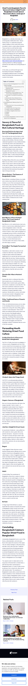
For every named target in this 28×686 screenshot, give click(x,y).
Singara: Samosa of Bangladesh (13, 109)
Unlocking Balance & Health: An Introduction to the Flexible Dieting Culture (13, 639)
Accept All (14, 675)
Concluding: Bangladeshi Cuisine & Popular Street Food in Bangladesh (14, 117)
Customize (14, 679)
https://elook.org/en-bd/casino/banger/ (12, 61)
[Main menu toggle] (24, 1)
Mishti (7, 113)
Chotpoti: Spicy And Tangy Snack (13, 108)
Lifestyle (11, 620)
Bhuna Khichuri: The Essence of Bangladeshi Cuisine (12, 90)
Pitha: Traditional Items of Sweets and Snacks (14, 100)
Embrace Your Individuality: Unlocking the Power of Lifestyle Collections (13, 617)
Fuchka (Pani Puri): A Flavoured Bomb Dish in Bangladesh (15, 106)
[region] (14, 674)
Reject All (14, 682)
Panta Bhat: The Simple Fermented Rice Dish (14, 96)
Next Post (14, 592)
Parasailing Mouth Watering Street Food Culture (13, 103)
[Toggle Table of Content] (22, 82)
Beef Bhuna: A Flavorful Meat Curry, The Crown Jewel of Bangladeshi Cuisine (14, 93)
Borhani (7, 115)
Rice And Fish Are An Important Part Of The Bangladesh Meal (15, 87)
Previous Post (14, 589)
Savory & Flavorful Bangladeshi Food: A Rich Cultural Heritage (14, 84)
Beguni (7, 112)
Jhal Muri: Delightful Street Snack (13, 110)
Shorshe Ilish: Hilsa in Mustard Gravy (13, 98)
